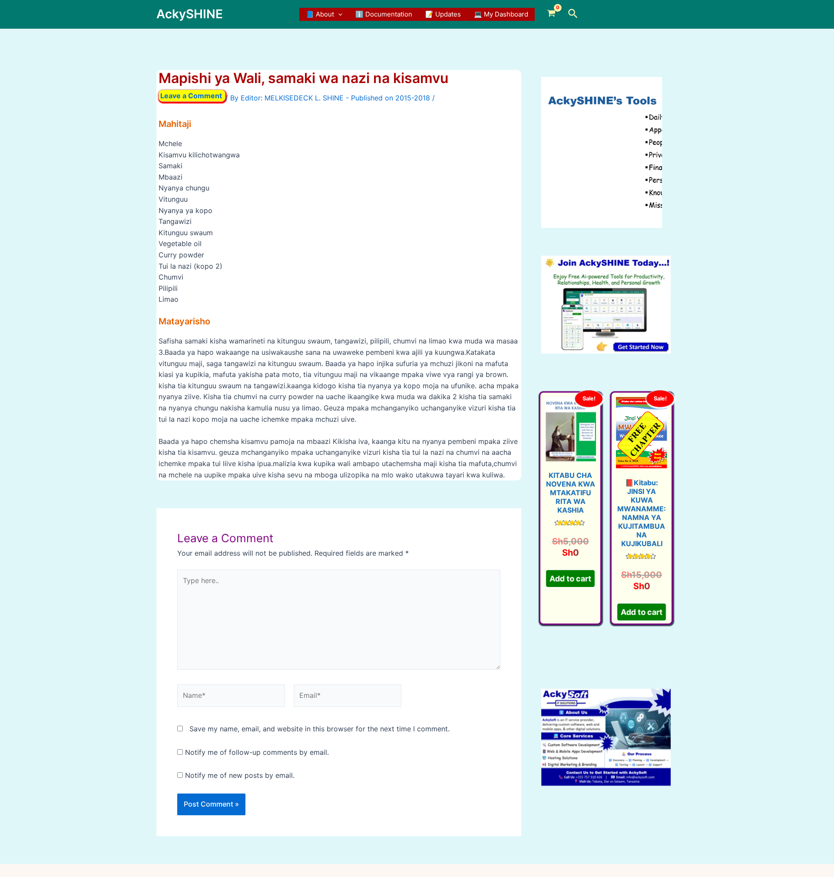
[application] (338, 14)
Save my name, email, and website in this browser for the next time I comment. (319, 728)
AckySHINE (189, 14)
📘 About (320, 14)
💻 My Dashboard (501, 14)
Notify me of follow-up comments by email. (257, 752)
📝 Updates (443, 14)
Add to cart (570, 578)
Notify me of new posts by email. (240, 775)
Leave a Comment (191, 95)
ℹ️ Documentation (383, 14)
